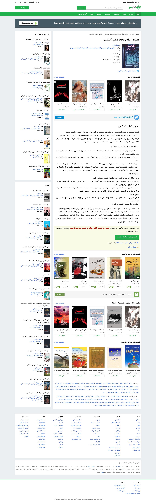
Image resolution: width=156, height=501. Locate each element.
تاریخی (118, 428)
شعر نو (138, 428)
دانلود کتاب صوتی (115, 110)
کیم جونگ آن (37, 354)
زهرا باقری (115, 45)
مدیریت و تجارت (24, 431)
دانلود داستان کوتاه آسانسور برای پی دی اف (121, 405)
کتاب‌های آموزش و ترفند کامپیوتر (33, 141)
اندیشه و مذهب (115, 423)
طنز (139, 431)
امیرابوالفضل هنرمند (35, 396)
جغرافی (118, 431)
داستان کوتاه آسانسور (75, 386)
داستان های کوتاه (75, 389)
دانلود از (137, 287)
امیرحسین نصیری (36, 71)
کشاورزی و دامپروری (114, 450)
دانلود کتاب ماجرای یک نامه (114, 330)
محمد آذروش (37, 309)
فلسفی (118, 442)
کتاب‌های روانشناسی (37, 115)
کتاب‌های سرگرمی (37, 400)
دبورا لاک (84, 373)
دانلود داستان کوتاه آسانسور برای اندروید (120, 389)
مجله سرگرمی (41, 428)
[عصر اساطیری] (61, 268)
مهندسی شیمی (76, 434)
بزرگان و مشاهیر (58, 420)
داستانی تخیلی (129, 386)
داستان (138, 420)
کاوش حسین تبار (36, 113)
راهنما (25, 2)
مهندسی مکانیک (76, 431)
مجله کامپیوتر (41, 420)
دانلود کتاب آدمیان (63, 104)
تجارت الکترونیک (95, 431)
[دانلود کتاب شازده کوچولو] (132, 356)
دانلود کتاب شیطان (134, 104)
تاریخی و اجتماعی (23, 428)
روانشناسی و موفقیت (22, 425)
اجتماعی (117, 436)
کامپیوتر (116, 14)
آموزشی (26, 436)
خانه (138, 14)
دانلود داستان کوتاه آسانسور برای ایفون (94, 389)
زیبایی (61, 428)
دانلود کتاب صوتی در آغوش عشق (79, 104)
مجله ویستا (37, 127)
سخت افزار (97, 434)
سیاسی (117, 439)
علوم (124, 14)
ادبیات (131, 14)
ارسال (102, 472)
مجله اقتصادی (41, 431)
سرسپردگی (84, 281)
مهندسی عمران (76, 423)
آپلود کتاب (21, 8)
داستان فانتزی (83, 383)
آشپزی (61, 423)
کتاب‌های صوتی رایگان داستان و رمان (32, 59)
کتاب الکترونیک (119, 485)
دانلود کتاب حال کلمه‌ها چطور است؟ (96, 104)
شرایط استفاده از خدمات (132, 494)
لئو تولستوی (136, 107)
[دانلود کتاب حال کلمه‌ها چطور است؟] (97, 91)
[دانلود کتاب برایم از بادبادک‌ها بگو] (61, 317)
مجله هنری (42, 445)
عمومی (98, 14)
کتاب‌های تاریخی (38, 44)
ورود (37, 2)
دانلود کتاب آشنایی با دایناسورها (61, 370)
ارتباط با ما (137, 485)
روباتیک (79, 436)
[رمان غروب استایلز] (97, 268)
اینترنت (98, 420)
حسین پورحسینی (64, 284)
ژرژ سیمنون (37, 236)
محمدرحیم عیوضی (35, 155)
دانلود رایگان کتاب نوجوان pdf (92, 386)
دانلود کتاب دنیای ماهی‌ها (79, 370)
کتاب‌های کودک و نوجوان (35, 101)
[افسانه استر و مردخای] (114, 268)
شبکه (98, 436)
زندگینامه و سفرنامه (134, 439)
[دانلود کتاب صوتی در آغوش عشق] (79, 91)
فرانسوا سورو (83, 284)
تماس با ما (18, 2)
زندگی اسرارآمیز (135, 281)
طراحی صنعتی (77, 420)
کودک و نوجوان (58, 436)
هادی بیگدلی (37, 222)
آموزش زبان (136, 447)
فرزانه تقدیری (37, 250)
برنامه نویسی (96, 428)
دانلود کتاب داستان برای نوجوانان (113, 386)
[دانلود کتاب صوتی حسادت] (114, 91)
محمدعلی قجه (37, 382)
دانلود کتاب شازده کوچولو (132, 370)
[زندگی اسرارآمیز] (132, 268)
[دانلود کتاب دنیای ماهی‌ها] (79, 357)
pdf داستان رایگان (104, 383)
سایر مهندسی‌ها (76, 439)
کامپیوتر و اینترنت (94, 445)
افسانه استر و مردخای (116, 281)
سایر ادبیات (137, 450)
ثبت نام (31, 2)
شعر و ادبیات (25, 420)
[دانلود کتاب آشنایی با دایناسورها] (61, 357)
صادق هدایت (37, 57)
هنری (61, 445)
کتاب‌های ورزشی (38, 370)
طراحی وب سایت (95, 439)
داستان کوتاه (64, 389)
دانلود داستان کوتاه (126, 383)
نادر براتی (38, 194)
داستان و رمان (24, 423)
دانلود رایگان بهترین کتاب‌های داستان (32, 73)
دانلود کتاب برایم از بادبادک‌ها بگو (61, 330)
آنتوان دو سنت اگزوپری (133, 373)
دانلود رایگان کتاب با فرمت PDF (126, 243)
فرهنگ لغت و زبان (134, 445)
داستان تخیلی (59, 383)
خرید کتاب (120, 491)
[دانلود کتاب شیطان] (132, 91)
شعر (139, 425)
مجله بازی (42, 425)
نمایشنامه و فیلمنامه (134, 442)
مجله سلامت (41, 442)
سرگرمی (60, 431)
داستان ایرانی (115, 383)
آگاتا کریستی (100, 284)
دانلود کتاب (132, 110)
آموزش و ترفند (95, 423)
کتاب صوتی (82, 14)
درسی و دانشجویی (114, 447)
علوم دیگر (117, 456)
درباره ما (137, 488)
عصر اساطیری (65, 281)
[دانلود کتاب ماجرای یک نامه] (114, 317)
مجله (91, 14)
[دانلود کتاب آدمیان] (61, 91)
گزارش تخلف (132, 247)
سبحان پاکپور (37, 85)
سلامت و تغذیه (58, 434)
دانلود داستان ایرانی (108, 392)
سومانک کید (136, 284)
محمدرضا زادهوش (36, 292)
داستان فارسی (93, 383)
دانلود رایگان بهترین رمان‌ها (35, 210)
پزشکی (118, 425)
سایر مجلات (41, 447)
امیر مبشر (38, 368)
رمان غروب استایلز (98, 281)
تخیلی (137, 386)
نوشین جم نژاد (36, 264)
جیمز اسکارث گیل (36, 208)
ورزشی (61, 442)
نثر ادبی (138, 436)
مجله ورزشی (41, 434)
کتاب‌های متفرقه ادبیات (36, 342)
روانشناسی (117, 434)
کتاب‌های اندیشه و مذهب (35, 224)
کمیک (138, 434)
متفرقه (61, 447)
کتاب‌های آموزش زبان (36, 311)
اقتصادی (117, 420)
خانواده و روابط (58, 425)
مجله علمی (42, 439)
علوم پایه (117, 453)
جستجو (81, 8)
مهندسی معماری (76, 425)
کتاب (123, 469)
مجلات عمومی (26, 129)
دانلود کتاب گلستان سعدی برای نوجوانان (96, 370)
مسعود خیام (101, 373)
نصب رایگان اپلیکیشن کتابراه (127, 237)
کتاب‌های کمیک (38, 169)
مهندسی (107, 14)
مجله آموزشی (41, 436)
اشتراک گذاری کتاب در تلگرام (127, 71)
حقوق (118, 445)
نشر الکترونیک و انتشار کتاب (131, 2)
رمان (139, 423)
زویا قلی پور (37, 278)
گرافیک (98, 442)
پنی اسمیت (65, 373)
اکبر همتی (38, 42)
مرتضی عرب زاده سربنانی (115, 284)
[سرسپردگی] (79, 268)
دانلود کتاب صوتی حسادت (114, 104)
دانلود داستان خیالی (71, 383)
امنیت (98, 425)
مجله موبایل (41, 423)
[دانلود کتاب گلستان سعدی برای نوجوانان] (97, 357)
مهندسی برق (77, 428)
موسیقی (60, 439)
